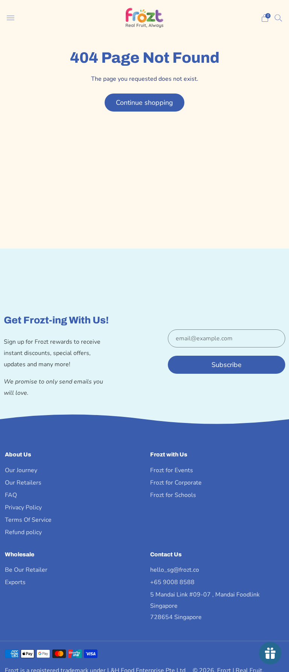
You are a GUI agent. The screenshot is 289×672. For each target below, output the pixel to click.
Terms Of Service (28, 520)
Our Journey (21, 470)
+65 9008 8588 (172, 582)
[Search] (278, 17)
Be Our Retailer (26, 570)
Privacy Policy (23, 507)
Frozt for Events (171, 470)
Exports (15, 582)
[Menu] (10, 18)
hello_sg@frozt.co (174, 570)
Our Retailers (23, 483)
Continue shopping (144, 102)
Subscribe (226, 364)
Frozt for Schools (173, 495)
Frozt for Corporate (176, 483)
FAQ (11, 495)
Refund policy (23, 532)
